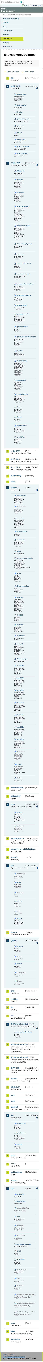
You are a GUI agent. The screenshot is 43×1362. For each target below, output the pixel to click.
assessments (21, 495)
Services (6, 43)
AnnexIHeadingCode (21, 1032)
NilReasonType (21, 659)
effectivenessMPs (21, 206)
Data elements (8, 31)
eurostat (14, 857)
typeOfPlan (21, 437)
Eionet (12, 14)
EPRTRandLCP (17, 838)
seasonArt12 (21, 380)
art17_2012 (15, 459)
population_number (21, 119)
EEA (12, 2)
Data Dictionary (19, 14)
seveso (14, 1180)
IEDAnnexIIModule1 (18, 1024)
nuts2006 (20, 678)
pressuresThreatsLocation (21, 337)
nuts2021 (20, 727)
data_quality (21, 105)
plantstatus (21, 1133)
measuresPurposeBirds (21, 284)
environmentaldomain (21, 558)
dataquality (16, 796)
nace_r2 (20, 644)
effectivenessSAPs (21, 226)
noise (13, 1164)
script (19, 764)
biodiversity (16, 476)
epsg (19, 573)
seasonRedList (21, 394)
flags (19, 882)
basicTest (20, 1194)
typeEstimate (21, 426)
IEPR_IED (15, 1068)
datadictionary (17, 788)
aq (12, 78)
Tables (5, 27)
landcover (15, 1087)
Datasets (6, 23)
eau (18, 1217)
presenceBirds (21, 327)
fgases (14, 932)
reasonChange (21, 361)
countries (20, 192)
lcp (12, 1115)
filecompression (21, 586)
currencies (21, 540)
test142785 (21, 1260)
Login (25, 5)
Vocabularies (7, 39)
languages (21, 635)
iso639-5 (20, 625)
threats (19, 407)
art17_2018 (15, 467)
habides (14, 999)
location (20, 112)
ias (12, 1007)
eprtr (13, 804)
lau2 (13, 1101)
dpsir (19, 551)
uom (13, 1323)
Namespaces (7, 46)
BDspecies (21, 171)
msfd (13, 1156)
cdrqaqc (20, 179)
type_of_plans (21, 153)
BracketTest (21, 1201)
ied (12, 1016)
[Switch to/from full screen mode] (29, 5)
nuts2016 (20, 715)
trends (19, 417)
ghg (12, 991)
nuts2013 (20, 702)
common (15, 488)
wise (13, 1331)
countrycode (21, 94)
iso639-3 (20, 615)
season (19, 133)
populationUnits (21, 314)
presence (20, 126)
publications (16, 1172)
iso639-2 (20, 597)
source (19, 964)
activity (19, 812)
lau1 (13, 1095)
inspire (14, 1079)
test (12, 1189)
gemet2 (14, 941)
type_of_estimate (21, 146)
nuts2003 (20, 666)
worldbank (15, 1340)
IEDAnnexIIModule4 (18, 1057)
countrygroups (21, 531)
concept (20, 946)
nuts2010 (20, 690)
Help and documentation (11, 19)
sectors (19, 1144)
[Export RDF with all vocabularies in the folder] (37, 88)
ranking (20, 351)
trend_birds (21, 139)
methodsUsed (21, 305)
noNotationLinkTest (21, 1244)
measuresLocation (21, 274)
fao (12, 866)
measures (20, 254)
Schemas (6, 34)
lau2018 (14, 1107)
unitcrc (19, 918)
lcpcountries (21, 1123)
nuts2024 (20, 739)
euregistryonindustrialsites (18, 849)
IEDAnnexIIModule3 (18, 1045)
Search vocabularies (13, 71)
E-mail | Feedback (9, 1355)
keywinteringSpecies (21, 244)
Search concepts (29, 71)
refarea (19, 901)
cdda (13, 482)
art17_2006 (15, 451)
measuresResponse (21, 295)
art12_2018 (15, 163)
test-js (19, 1251)
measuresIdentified (21, 264)
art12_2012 (15, 86)
